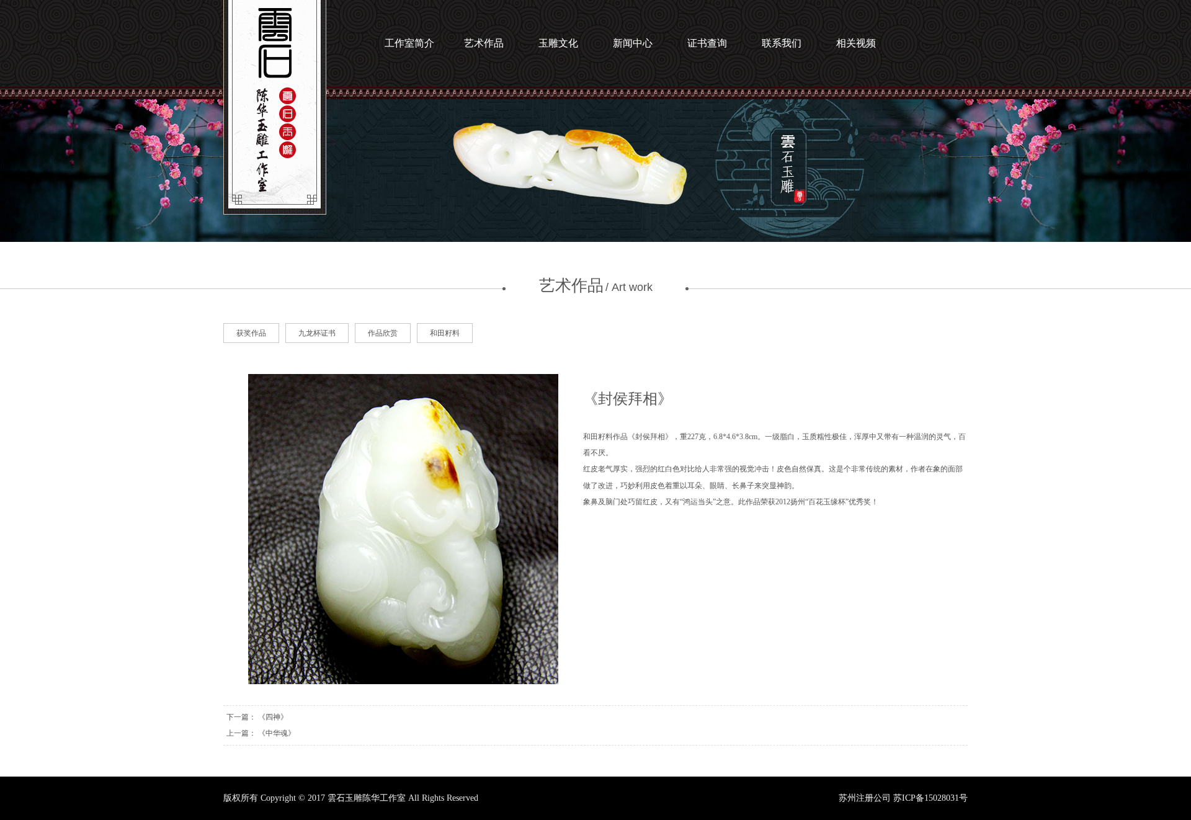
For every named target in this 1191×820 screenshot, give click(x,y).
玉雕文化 (558, 43)
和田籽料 (445, 333)
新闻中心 (633, 43)
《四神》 (273, 717)
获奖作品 (251, 333)
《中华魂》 (276, 733)
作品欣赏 (383, 333)
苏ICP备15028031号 (930, 798)
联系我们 (781, 43)
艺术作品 (484, 43)
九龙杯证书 (317, 333)
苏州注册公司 (865, 798)
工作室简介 (409, 43)
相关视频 (856, 43)
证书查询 (707, 43)
